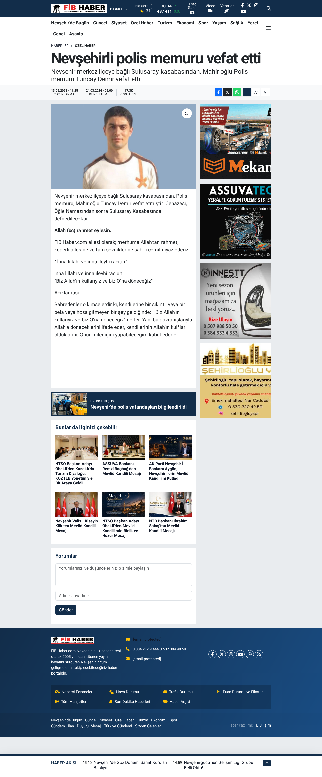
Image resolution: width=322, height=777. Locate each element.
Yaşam (219, 22)
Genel (59, 33)
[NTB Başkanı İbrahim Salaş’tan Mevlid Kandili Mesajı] (170, 504)
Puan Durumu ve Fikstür (243, 692)
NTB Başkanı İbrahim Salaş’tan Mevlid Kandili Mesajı (168, 526)
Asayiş (76, 33)
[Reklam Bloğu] (244, 141)
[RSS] (259, 654)
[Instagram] (231, 654)
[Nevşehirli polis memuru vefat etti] (123, 146)
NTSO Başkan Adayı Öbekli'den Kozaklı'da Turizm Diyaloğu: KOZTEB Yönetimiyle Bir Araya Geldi (74, 473)
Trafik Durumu (181, 692)
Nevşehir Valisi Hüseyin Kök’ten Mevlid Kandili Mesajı (76, 526)
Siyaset (119, 22)
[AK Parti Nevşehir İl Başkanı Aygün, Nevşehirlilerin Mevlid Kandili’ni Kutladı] (170, 447)
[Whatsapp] (250, 654)
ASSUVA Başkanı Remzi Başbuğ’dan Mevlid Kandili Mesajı (121, 468)
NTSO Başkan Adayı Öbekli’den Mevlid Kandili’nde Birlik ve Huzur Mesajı (120, 528)
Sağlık (236, 22)
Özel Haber (142, 22)
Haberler (60, 46)
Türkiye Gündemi (118, 726)
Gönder (66, 609)
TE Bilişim (262, 725)
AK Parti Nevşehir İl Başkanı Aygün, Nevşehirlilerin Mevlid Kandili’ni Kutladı (168, 471)
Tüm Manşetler (73, 701)
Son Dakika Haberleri (132, 701)
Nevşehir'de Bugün (70, 22)
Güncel (100, 22)
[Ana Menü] (268, 28)
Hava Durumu (127, 692)
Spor (203, 22)
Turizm (165, 22)
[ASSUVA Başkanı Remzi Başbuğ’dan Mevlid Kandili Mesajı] (123, 447)
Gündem (58, 726)
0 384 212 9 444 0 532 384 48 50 (159, 649)
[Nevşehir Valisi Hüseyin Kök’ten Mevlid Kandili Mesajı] (76, 504)
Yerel (253, 22)
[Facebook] (212, 654)
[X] (222, 654)
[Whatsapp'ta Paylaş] (237, 92)
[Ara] (269, 8)
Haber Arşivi (180, 701)
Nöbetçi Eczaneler (77, 692)
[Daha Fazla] (247, 92)
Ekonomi (185, 22)
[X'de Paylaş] (227, 92)
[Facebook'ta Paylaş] (218, 92)
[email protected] (147, 639)
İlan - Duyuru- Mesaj (84, 726)
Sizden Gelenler (148, 726)
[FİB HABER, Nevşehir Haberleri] (79, 9)
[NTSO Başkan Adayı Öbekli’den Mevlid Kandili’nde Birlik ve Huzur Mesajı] (123, 504)
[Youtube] (240, 654)
